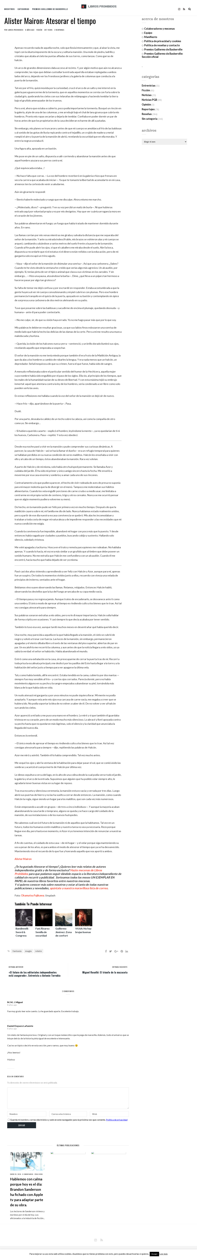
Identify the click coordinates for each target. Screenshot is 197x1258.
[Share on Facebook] (106, 951)
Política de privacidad (116, 1119)
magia (28, 951)
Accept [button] (154, 1254)
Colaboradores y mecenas (159, 28)
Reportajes (148, 109)
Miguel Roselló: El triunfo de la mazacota (104, 972)
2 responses (59, 30)
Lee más (164, 1254)
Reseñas (147, 114)
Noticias (147, 95)
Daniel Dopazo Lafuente (20, 1025)
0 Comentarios (27, 1174)
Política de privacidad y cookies (162, 41)
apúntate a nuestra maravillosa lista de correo (79, 888)
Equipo (148, 32)
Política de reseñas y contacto (162, 45)
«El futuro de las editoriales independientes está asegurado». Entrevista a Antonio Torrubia (34, 973)
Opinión (146, 104)
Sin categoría (149, 118)
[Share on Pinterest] (122, 951)
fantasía (17, 951)
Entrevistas (148, 85)
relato (38, 951)
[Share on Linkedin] (126, 951)
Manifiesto (150, 37)
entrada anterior (16, 967)
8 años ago (12, 1005)
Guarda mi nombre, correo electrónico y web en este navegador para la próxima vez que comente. (58, 1119)
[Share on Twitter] (110, 951)
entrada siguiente (119, 967)
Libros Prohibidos (15, 30)
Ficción (39, 30)
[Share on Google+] (116, 951)
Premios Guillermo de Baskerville (50, 9)
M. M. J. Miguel (15, 1002)
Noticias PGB (149, 99)
